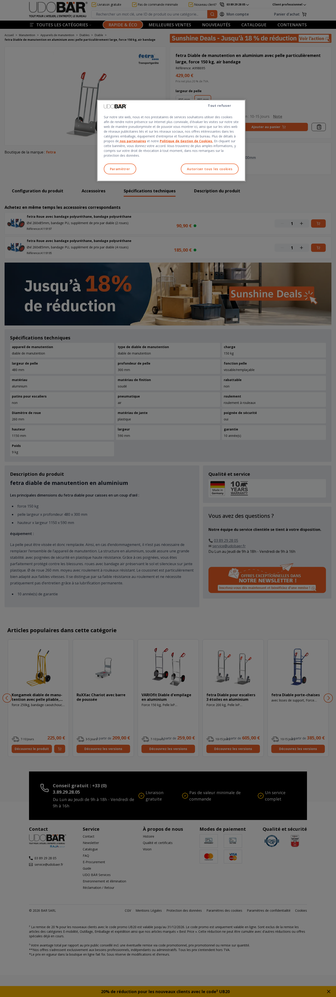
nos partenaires (132, 141)
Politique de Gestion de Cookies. (186, 141)
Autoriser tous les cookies (209, 169)
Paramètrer (120, 169)
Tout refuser (219, 105)
